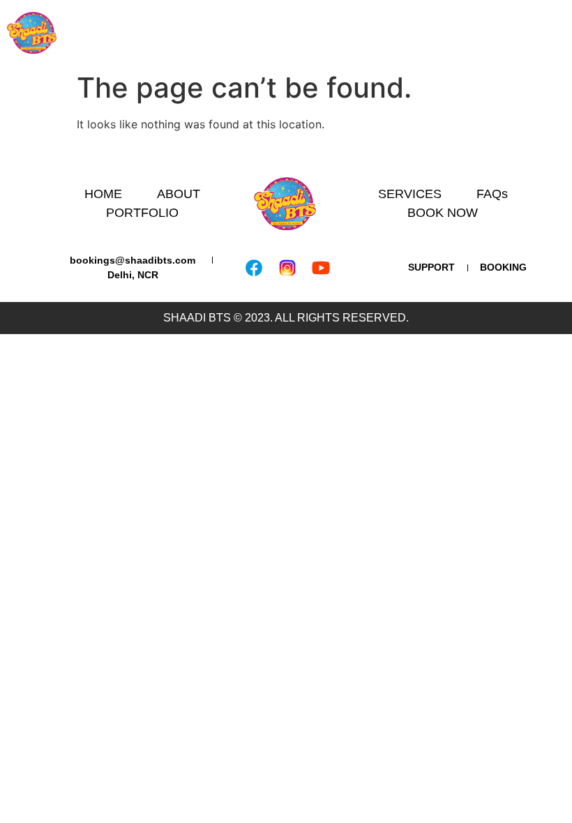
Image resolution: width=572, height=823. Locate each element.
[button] (561, 32)
